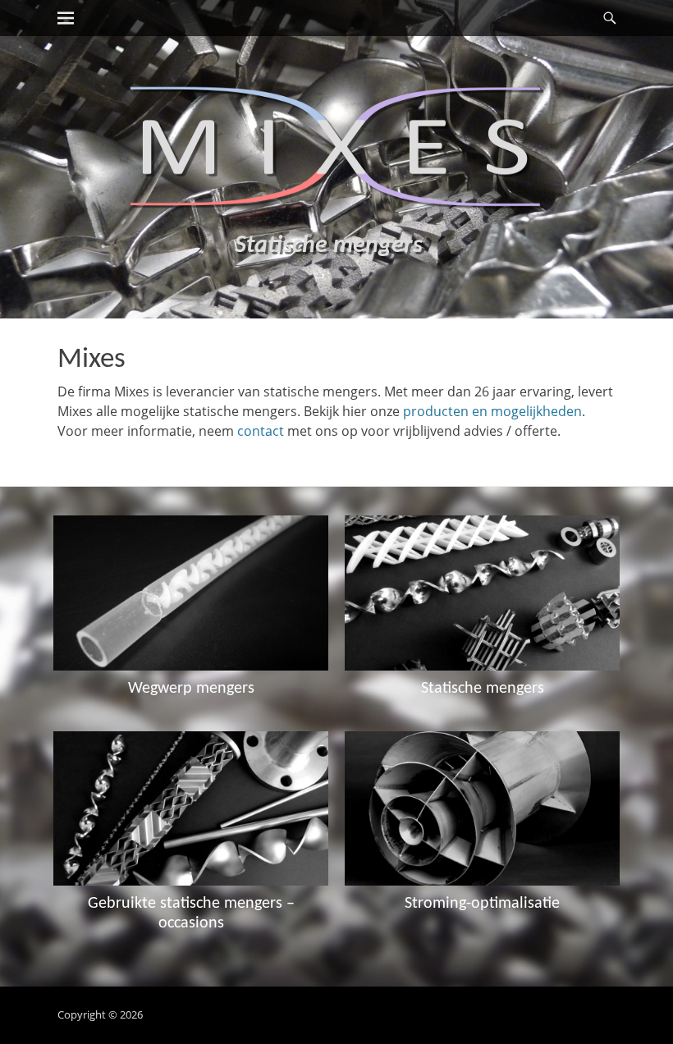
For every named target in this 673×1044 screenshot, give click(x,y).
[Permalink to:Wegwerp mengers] (190, 593)
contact (260, 431)
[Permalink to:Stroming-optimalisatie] (482, 808)
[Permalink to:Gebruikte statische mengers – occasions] (190, 808)
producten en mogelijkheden (492, 411)
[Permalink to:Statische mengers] (482, 593)
